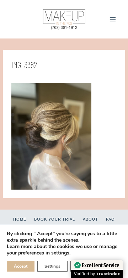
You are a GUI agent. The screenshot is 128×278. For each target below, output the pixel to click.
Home (19, 219)
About (90, 219)
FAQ (110, 219)
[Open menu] (112, 19)
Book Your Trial (54, 219)
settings (60, 253)
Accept (20, 266)
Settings (52, 266)
